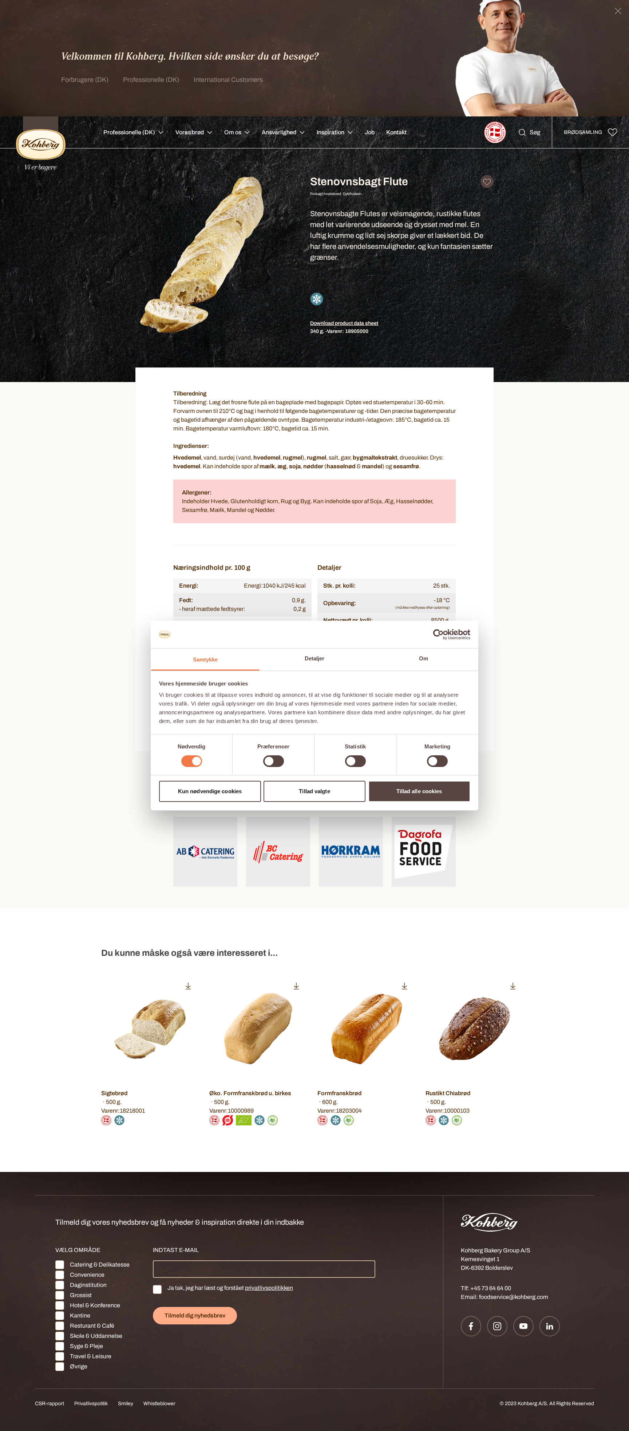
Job (370, 132)
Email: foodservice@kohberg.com (504, 1297)
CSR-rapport (49, 1403)
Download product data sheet (344, 323)
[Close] (618, 11)
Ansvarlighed (279, 132)
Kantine (80, 1315)
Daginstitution (88, 1285)
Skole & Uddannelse (96, 1336)
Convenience (87, 1275)
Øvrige (78, 1366)
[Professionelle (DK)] (41, 132)
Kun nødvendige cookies (210, 791)
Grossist (81, 1295)
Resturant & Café (92, 1326)
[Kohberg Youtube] (523, 1326)
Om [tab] (423, 658)
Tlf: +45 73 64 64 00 (486, 1288)
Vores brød (189, 132)
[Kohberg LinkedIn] (549, 1326)
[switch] (273, 761)
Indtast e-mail (176, 1250)
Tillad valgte (314, 791)
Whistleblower (159, 1403)
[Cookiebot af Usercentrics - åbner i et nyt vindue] (438, 634)
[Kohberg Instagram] (497, 1326)
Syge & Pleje (86, 1346)
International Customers (228, 79)
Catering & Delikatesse (100, 1264)
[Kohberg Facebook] (471, 1326)
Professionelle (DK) (151, 79)
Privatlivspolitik (91, 1403)
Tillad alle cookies (419, 791)
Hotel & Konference (95, 1305)
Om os (232, 132)
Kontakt (396, 132)
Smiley (125, 1403)
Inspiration (330, 132)
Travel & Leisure (90, 1356)
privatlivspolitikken (269, 1288)
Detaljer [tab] (315, 658)
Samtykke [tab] (205, 659)
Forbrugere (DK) (84, 79)
